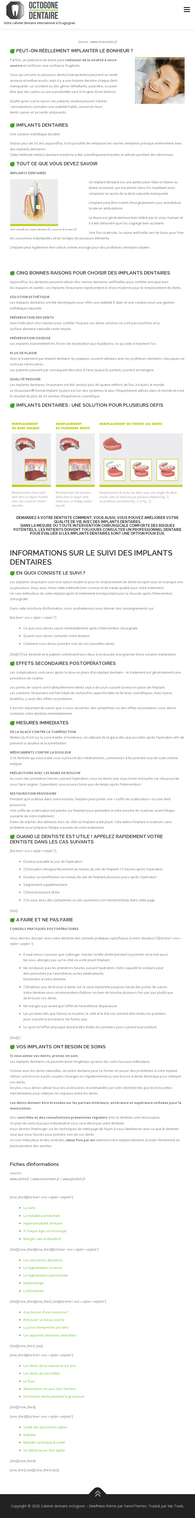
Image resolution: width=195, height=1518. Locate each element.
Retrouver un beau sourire (43, 1319)
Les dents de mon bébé (41, 1373)
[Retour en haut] (98, 1494)
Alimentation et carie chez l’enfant (49, 1388)
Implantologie (33, 1283)
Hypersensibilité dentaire (42, 1223)
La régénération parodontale (45, 1275)
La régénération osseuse (42, 1267)
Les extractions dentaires (42, 1260)
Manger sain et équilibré (42, 1238)
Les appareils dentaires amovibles (50, 1335)
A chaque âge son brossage (45, 1231)
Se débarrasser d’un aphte (44, 1450)
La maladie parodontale (41, 1215)
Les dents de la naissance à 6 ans (49, 1365)
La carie (29, 1207)
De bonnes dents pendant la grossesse (54, 1396)
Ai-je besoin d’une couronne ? (46, 1312)
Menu (186, 9)
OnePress (97, 1506)
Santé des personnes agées (45, 1427)
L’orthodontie (33, 1290)
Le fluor (29, 1381)
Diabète (29, 1434)
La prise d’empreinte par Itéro (46, 1327)
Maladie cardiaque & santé (44, 1442)
